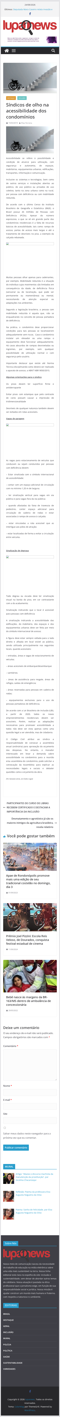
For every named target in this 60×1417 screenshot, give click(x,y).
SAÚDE (6, 1356)
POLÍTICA (7, 1350)
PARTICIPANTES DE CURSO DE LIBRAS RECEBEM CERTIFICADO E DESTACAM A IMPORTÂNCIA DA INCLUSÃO (28, 807)
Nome (7, 1085)
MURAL (6, 1338)
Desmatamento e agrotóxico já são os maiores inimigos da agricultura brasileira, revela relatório (30, 823)
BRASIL (6, 1314)
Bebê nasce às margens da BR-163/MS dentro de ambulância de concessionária (28, 1001)
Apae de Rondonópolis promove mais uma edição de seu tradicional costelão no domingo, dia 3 (28, 881)
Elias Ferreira (26, 123)
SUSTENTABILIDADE (12, 1362)
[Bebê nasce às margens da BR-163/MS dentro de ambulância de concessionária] (30, 962)
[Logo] (26, 1250)
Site (5, 1113)
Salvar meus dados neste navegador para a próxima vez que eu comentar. (27, 1135)
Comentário (10, 1046)
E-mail (7, 1099)
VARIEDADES (9, 1369)
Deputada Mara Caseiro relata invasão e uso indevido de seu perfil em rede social (33, 11)
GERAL (6, 1326)
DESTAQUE (11, 98)
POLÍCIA (7, 1344)
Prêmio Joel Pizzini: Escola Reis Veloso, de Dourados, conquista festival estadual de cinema (27, 940)
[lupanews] (6, 50)
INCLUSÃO (21, 98)
